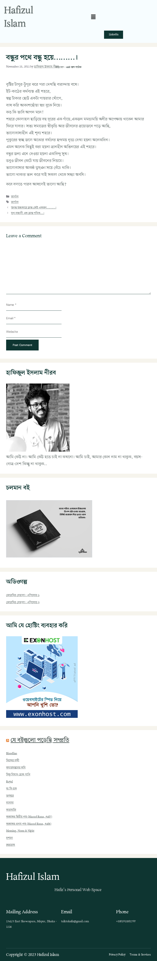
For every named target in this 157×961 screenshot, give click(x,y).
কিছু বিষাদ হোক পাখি (18, 775)
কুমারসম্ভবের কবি (16, 768)
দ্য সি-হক (11, 789)
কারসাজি (11, 810)
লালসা (9, 803)
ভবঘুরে (10, 796)
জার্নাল (14, 197)
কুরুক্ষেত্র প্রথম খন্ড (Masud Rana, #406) (28, 824)
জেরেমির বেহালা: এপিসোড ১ (22, 595)
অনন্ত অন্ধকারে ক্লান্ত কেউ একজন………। (33, 208)
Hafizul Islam (18, 17)
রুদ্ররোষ (10, 845)
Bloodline (11, 754)
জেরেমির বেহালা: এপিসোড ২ (23, 602)
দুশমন (9, 838)
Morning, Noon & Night (20, 831)
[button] (93, 17)
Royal (9, 782)
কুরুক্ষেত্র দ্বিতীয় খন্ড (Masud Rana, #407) (29, 817)
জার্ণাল (14, 202)
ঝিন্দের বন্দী (12, 760)
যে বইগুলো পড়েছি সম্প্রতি (40, 740)
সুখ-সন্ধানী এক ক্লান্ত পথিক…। (27, 213)
